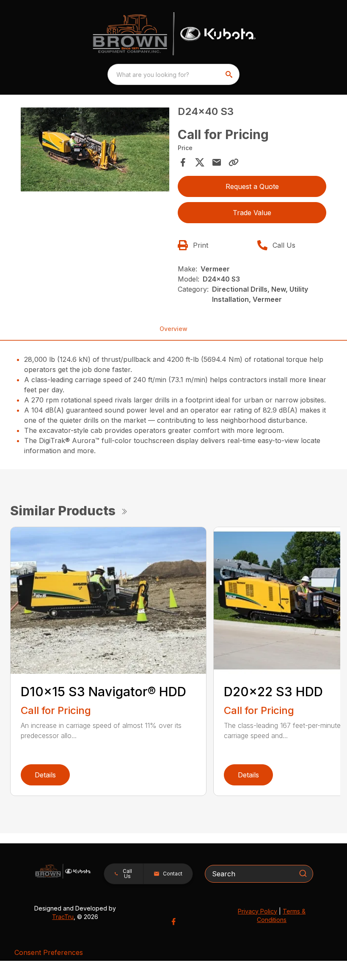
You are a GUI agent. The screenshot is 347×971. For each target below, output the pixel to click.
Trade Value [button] (252, 212)
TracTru (63, 916)
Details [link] (45, 775)
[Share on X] (200, 162)
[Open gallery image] (95, 149)
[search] (229, 74)
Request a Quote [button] (252, 186)
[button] (123, 873)
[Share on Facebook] (183, 162)
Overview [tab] (173, 328)
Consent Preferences (48, 952)
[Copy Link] (234, 162)
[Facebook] (173, 921)
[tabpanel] (95, 151)
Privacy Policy (257, 911)
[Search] (303, 873)
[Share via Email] (217, 162)
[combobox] (173, 74)
